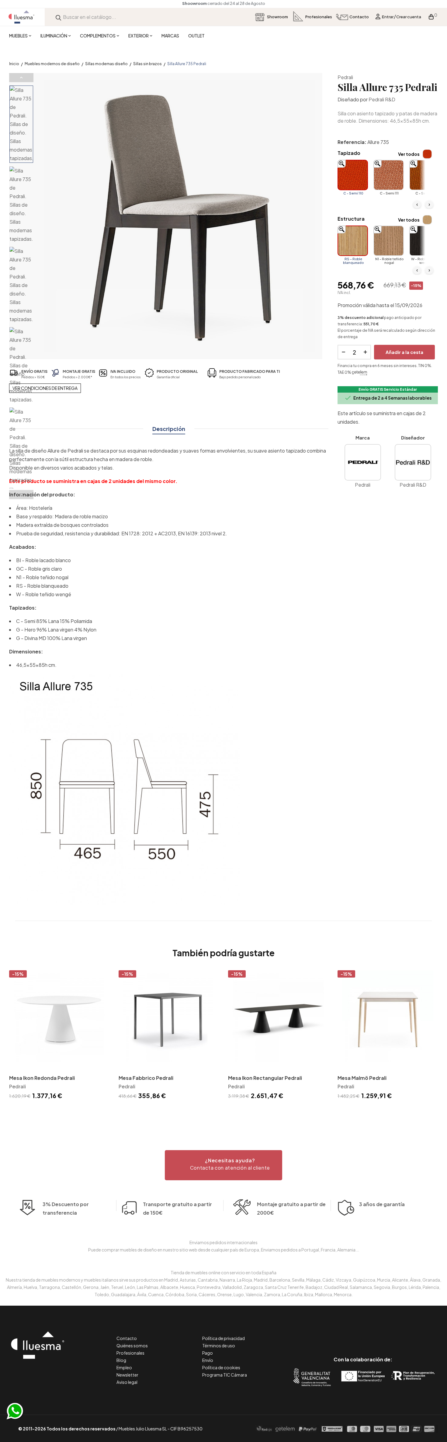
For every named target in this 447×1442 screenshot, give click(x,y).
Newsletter (127, 1374)
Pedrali (345, 77)
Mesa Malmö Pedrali (362, 1078)
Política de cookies (221, 1367)
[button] (223, 1165)
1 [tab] (223, 1112)
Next (21, 494)
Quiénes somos (132, 1345)
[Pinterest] (349, 1334)
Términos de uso (218, 1345)
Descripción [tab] (168, 428)
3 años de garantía (382, 1204)
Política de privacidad (223, 1338)
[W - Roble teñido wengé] (424, 241)
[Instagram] (376, 1334)
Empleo (124, 1367)
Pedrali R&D (382, 99)
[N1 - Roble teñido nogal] (388, 241)
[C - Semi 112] (424, 175)
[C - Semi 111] (388, 175)
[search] (58, 17)
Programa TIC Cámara (224, 1374)
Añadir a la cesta (404, 352)
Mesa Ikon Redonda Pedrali (42, 1078)
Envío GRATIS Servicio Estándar (388, 389)
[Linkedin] (363, 1334)
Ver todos (409, 154)
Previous (21, 77)
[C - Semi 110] (353, 175)
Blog (121, 1360)
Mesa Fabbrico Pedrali (146, 1078)
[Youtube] (390, 1334)
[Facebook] (335, 1334)
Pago (207, 1353)
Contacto (126, 1338)
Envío (207, 1360)
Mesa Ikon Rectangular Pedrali (265, 1078)
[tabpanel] (59, 1035)
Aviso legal (126, 1382)
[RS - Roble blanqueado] (353, 241)
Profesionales (130, 1353)
